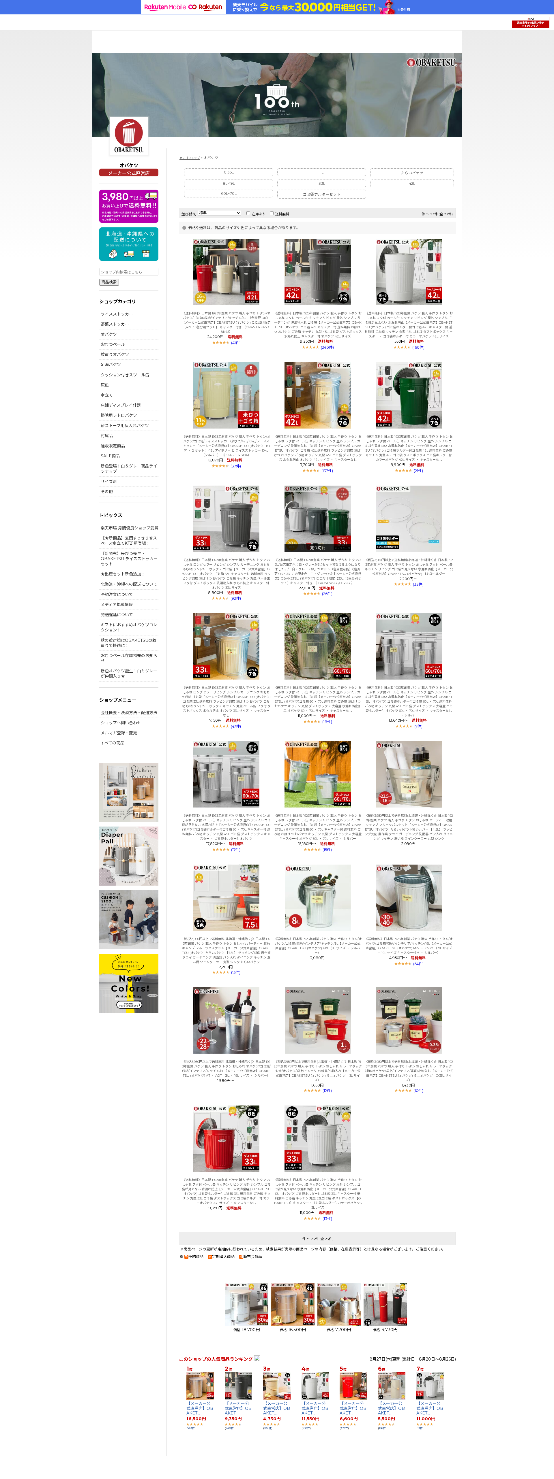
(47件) (236, 726)
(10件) (418, 1090)
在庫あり (259, 214)
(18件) (327, 721)
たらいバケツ (412, 173)
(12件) (327, 1090)
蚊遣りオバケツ (115, 354)
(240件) (327, 347)
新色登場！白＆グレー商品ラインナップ (129, 468)
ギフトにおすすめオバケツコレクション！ (129, 627)
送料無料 (282, 214)
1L (321, 172)
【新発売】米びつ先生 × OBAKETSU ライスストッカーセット (129, 559)
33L (322, 183)
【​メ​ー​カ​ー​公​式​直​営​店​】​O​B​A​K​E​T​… (199, 1408)
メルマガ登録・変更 (119, 732)
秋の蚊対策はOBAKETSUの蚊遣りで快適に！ (128, 643)
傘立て (107, 395)
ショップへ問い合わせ (121, 722)
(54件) (418, 963)
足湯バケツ (111, 364)
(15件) (327, 849)
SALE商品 (110, 456)
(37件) (236, 466)
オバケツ (109, 334)
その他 (107, 491)
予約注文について (117, 594)
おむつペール (113, 344)
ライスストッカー (117, 314)
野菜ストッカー (115, 324)
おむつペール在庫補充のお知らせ (129, 658)
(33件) (418, 584)
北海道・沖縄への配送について (129, 584)
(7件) (418, 726)
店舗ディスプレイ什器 (121, 405)
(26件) (327, 593)
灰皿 (105, 385)
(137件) (327, 470)
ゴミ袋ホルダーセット (321, 194)
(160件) (418, 347)
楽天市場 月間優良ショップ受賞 (129, 528)
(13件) (327, 1218)
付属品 (107, 435)
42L (412, 183)
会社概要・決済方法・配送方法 (129, 712)
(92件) (236, 598)
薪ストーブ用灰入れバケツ (125, 425)
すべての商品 (112, 743)
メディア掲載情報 (117, 604)
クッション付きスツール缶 (125, 375)
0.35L (229, 172)
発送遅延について (117, 614)
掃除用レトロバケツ (119, 415)
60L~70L (229, 193)
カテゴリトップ (189, 158)
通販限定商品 (113, 445)
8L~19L (229, 183)
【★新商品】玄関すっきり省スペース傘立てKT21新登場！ (129, 540)
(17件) (235, 849)
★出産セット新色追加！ (123, 574)
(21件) (418, 470)
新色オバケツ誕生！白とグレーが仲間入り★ (129, 673)
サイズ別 (109, 481)
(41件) (236, 342)
